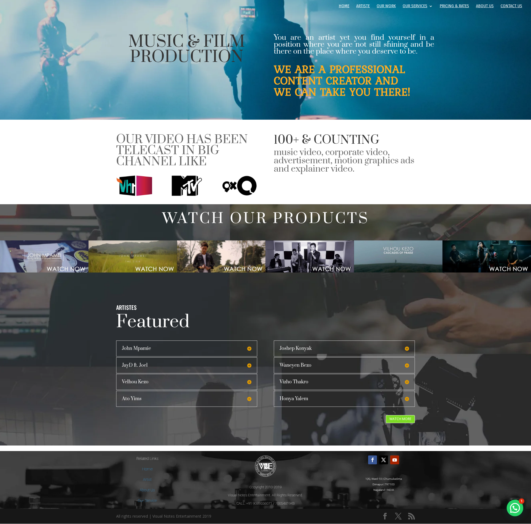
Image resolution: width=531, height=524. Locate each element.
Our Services (415, 6)
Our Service (147, 500)
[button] (515, 508)
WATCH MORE (400, 418)
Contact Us (511, 6)
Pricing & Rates (454, 6)
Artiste (363, 6)
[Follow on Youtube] (394, 459)
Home (344, 6)
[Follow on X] (383, 459)
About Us (485, 6)
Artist (147, 479)
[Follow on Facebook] (372, 459)
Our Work (386, 6)
